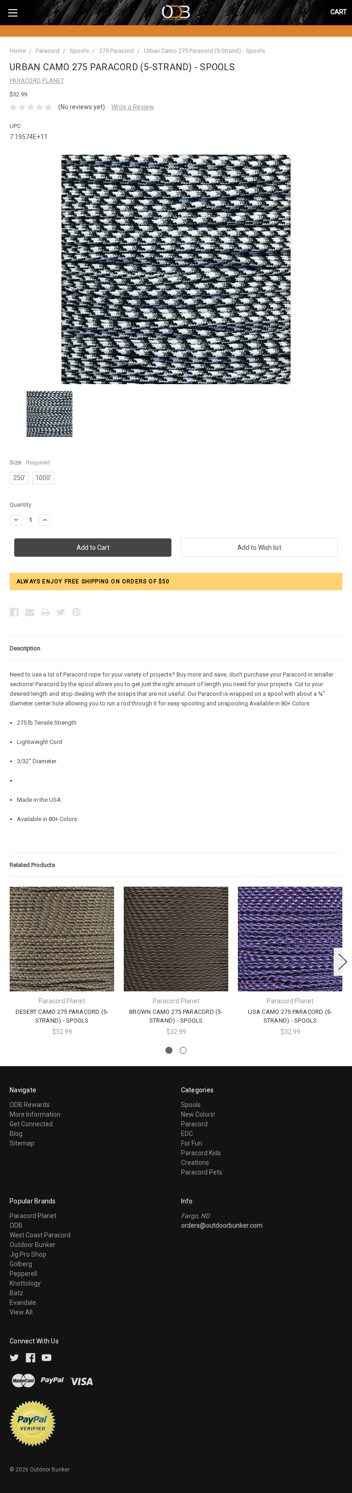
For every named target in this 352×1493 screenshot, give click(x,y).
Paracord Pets (201, 1172)
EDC (187, 1133)
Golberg (21, 1264)
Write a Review (132, 107)
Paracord (48, 50)
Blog (16, 1133)
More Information (35, 1114)
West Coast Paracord (40, 1235)
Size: (30, 462)
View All (21, 1312)
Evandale (23, 1302)
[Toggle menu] (12, 12)
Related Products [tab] (32, 864)
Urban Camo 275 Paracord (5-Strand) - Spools (204, 50)
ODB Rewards (30, 1104)
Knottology (25, 1283)
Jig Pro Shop (28, 1254)
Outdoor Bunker (32, 1244)
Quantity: (21, 504)
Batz (16, 1293)
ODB (16, 1225)
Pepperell (23, 1273)
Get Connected (31, 1124)
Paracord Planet (33, 1215)
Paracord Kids (201, 1153)
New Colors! (198, 1114)
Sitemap (22, 1143)
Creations (195, 1162)
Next (343, 962)
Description (25, 648)
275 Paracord (116, 50)
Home (18, 50)
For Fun (191, 1143)
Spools (79, 50)
